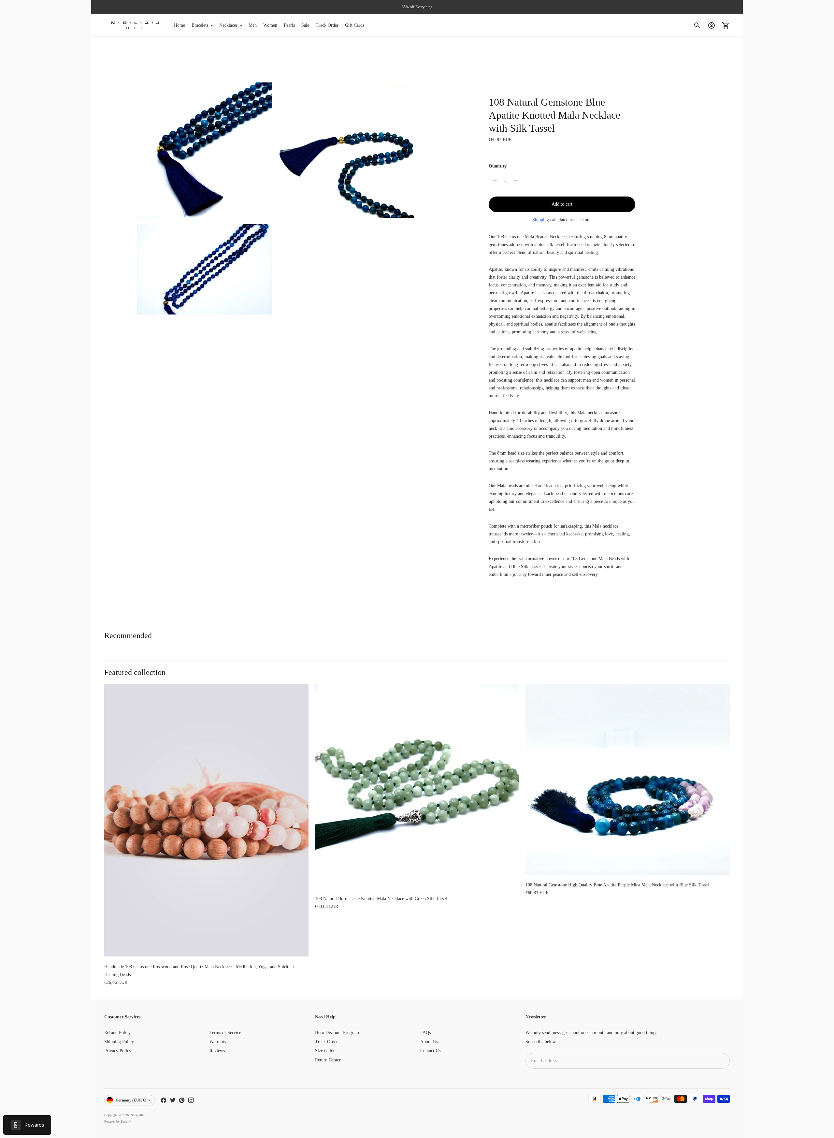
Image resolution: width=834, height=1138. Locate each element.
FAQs (425, 1032)
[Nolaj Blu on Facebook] (163, 1100)
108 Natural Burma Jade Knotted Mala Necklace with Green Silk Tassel (381, 898)
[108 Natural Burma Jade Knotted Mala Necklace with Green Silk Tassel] (417, 786)
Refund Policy (117, 1032)
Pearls (289, 25)
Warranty (217, 1041)
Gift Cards (354, 25)
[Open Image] (204, 150)
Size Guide (325, 1050)
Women (270, 25)
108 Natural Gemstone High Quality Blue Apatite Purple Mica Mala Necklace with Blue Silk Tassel (617, 885)
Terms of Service (225, 1032)
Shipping (540, 219)
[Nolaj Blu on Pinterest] (182, 1100)
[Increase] (515, 180)
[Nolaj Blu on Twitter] (172, 1100)
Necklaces (228, 25)
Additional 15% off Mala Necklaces (417, 7)
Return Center (328, 1060)
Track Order (327, 25)
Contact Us (430, 1050)
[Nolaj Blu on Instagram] (191, 1100)
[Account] (711, 25)
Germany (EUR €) (131, 1100)
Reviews (217, 1050)
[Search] (697, 25)
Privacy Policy (117, 1050)
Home (179, 25)
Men (253, 25)
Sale (305, 25)
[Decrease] (495, 180)
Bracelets (200, 25)
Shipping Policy (119, 1041)
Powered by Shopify (117, 1121)
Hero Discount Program (337, 1032)
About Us (429, 1041)
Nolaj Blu (137, 1115)
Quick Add (206, 947)
